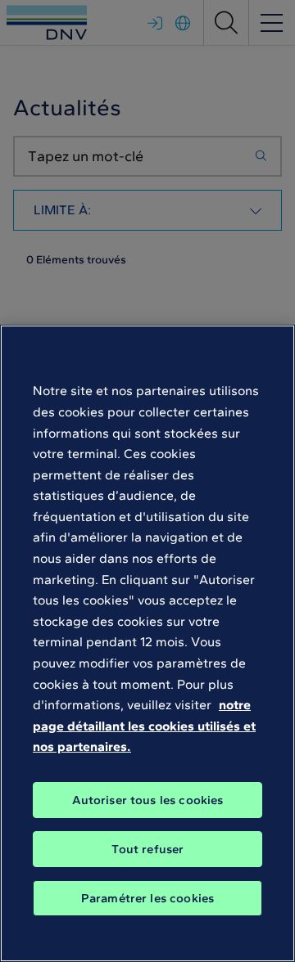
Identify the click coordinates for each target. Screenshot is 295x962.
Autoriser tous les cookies (148, 800)
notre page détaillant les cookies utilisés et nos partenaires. (144, 725)
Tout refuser (147, 849)
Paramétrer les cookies (147, 898)
